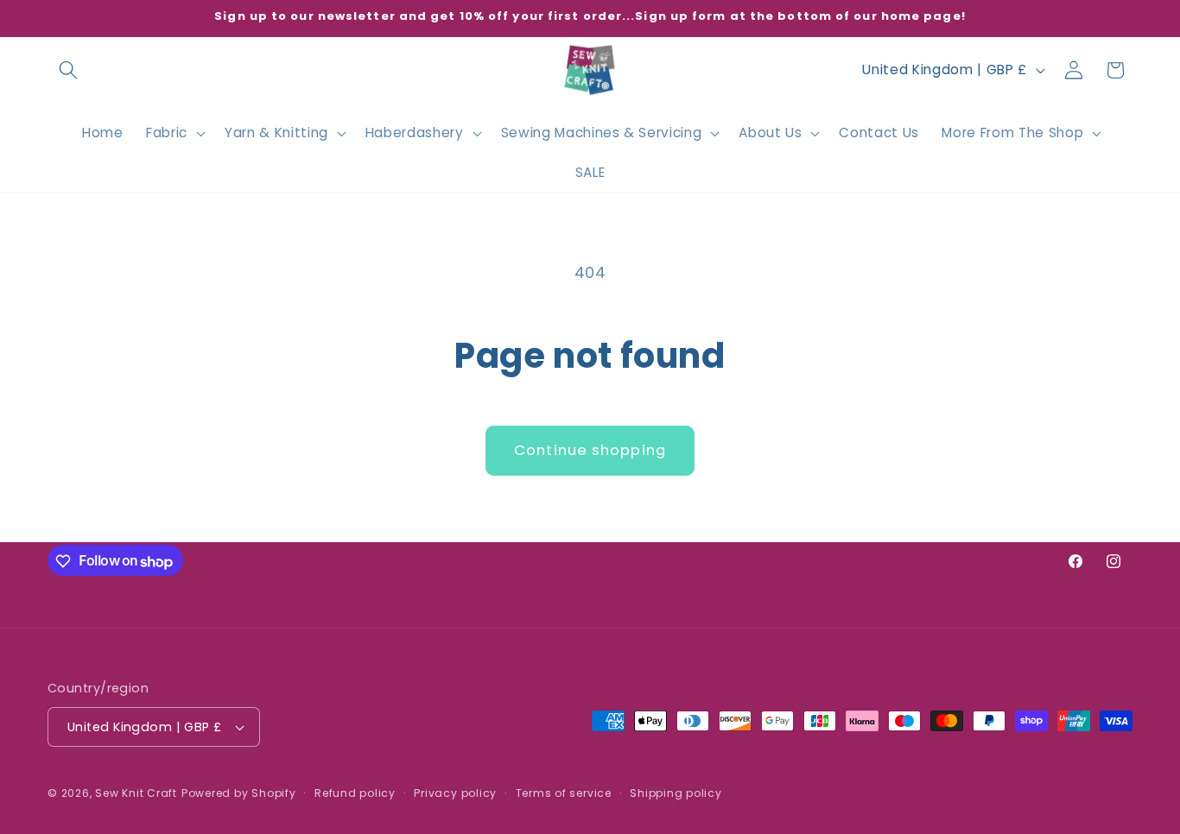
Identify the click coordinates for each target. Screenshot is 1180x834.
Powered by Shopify (238, 793)
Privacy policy (455, 793)
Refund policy (355, 793)
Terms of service (564, 793)
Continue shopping (590, 450)
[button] (68, 70)
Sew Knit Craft (136, 793)
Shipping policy (676, 793)
